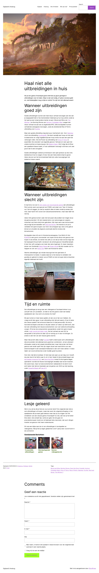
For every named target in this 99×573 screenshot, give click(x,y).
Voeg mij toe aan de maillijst (35, 550)
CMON (27, 237)
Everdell (46, 340)
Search (81, 4)
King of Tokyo (62, 140)
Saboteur (70, 133)
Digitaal (25, 466)
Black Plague (43, 246)
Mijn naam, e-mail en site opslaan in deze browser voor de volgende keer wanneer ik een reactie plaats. (50, 546)
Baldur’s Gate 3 (53, 144)
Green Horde (54, 246)
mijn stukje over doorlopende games (51, 205)
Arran (7, 468)
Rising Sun (40, 248)
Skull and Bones (50, 224)
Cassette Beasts (33, 368)
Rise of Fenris (73, 470)
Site (25, 537)
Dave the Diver (49, 359)
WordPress (92, 568)
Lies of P (43, 368)
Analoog (20, 466)
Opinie (30, 466)
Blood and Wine (55, 468)
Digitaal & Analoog (9, 6)
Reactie (27, 502)
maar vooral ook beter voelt (38, 331)
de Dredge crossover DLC (32, 359)
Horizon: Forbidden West (54, 122)
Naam (26, 521)
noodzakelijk (42, 135)
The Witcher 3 (59, 472)
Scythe (37, 129)
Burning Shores (65, 468)
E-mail (27, 529)
